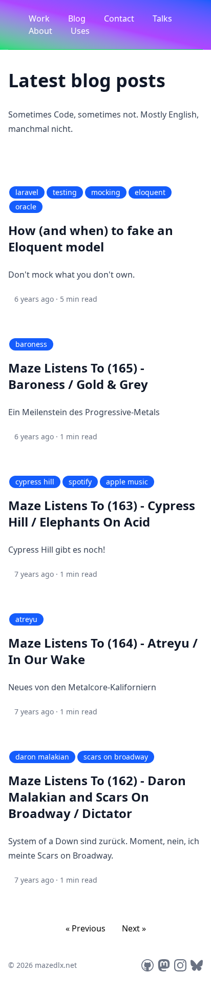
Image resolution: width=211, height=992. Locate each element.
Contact (120, 18)
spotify (80, 482)
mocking (105, 192)
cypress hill (34, 482)
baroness (31, 344)
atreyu (26, 619)
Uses (80, 30)
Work (40, 18)
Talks (162, 18)
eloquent (150, 192)
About (41, 30)
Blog (78, 18)
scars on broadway (115, 757)
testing (65, 192)
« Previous (86, 928)
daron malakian (42, 757)
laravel (26, 192)
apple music (127, 482)
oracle (25, 206)
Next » (134, 928)
